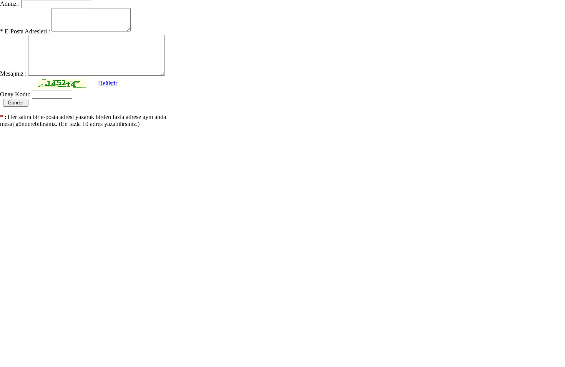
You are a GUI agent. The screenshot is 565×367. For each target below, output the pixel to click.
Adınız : (10, 3)
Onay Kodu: (15, 94)
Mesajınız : (13, 73)
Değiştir (107, 83)
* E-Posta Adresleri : (25, 31)
